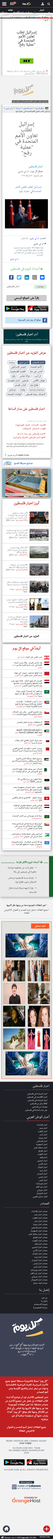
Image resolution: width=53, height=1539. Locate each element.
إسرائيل (37, 187)
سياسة (12, 362)
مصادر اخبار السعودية (39, 1231)
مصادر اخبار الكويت (39, 1241)
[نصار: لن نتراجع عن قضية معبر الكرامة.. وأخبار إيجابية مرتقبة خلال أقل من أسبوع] (39, 541)
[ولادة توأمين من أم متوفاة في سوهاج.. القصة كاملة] (26, 945)
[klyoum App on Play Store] (15, 1465)
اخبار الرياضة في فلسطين (37, 1100)
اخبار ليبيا (43, 1170)
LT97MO (40, 287)
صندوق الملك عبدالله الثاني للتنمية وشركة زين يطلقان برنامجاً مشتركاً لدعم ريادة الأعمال (27, 761)
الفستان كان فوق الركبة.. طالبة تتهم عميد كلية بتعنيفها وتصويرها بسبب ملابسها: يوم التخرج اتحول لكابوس (26, 683)
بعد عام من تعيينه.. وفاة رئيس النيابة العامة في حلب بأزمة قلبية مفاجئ (28, 664)
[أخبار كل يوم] (26, 4)
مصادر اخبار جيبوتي (39, 1276)
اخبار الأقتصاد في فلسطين (37, 1097)
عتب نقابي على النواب (33, 657)
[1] (12, 3)
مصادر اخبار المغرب (39, 1218)
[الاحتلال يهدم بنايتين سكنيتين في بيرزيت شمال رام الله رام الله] (39, 558)
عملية (26, 191)
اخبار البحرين (42, 1161)
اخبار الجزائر (42, 1167)
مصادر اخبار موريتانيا (39, 1270)
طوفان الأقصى (39, 381)
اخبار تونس (42, 1177)
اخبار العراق (42, 1151)
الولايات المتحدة (14, 394)
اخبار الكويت (42, 1154)
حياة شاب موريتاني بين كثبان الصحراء (27, 816)
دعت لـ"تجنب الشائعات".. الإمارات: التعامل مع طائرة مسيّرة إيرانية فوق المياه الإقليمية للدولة (28, 704)
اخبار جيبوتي (42, 1190)
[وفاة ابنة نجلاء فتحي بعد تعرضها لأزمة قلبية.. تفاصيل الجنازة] (39, 1016)
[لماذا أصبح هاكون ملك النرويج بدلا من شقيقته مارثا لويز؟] (39, 970)
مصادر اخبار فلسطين (39, 1227)
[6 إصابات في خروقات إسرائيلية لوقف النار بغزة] (39, 576)
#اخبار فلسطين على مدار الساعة (31, 434)
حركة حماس (25, 376)
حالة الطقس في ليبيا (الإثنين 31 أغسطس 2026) (30, 781)
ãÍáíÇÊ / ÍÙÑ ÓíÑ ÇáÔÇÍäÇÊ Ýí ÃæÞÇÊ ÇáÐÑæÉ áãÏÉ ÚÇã (29, 731)
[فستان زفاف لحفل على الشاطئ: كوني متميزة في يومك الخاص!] (14, 1039)
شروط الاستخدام (40, 1304)
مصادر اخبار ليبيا (40, 1257)
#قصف (43, 425)
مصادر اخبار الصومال (39, 1280)
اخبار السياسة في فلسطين (37, 1094)
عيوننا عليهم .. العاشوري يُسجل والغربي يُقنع (27, 799)
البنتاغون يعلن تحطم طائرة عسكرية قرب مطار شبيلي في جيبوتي (26, 835)
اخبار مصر (43, 1128)
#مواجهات (19, 425)
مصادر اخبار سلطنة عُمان (37, 1234)
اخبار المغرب (42, 1131)
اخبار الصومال (41, 1193)
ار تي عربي (9, 108)
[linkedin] (26, 279)
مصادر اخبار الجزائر (39, 1254)
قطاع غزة (34, 385)
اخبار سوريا (42, 1138)
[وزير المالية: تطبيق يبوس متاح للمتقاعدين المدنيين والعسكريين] (39, 610)
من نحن (44, 1298)
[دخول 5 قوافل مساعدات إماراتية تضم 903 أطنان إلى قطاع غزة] (39, 628)
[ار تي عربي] (26, 61)
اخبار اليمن (43, 1180)
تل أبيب (37, 376)
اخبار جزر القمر (41, 1187)
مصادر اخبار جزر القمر (39, 1273)
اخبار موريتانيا (41, 1183)
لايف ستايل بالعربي (40, 1196)
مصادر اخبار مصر (40, 1214)
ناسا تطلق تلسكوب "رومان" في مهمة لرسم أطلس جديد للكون (28, 674)
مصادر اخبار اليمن (40, 1267)
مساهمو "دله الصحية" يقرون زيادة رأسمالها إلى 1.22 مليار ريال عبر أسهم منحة (28, 694)
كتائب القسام (20, 385)
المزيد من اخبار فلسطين (26, 636)
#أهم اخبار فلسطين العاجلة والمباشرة (29, 437)
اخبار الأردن (42, 1164)
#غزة (27, 425)
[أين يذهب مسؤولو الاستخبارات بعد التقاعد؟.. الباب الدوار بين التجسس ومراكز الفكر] (39, 524)
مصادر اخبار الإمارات (39, 1211)
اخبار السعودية (41, 1144)
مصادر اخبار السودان (39, 1260)
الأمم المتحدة (36, 367)
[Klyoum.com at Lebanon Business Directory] (26, 1490)
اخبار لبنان (43, 1134)
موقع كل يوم (39, 108)
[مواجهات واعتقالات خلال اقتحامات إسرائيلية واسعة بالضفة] (39, 593)
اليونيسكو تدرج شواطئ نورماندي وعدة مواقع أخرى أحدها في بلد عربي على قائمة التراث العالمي (27, 826)
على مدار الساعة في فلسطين (36, 1110)
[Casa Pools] (26, 483)
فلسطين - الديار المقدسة (18, 381)
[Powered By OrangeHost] (27, 1504)
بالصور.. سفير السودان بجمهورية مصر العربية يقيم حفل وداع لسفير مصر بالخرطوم (27, 790)
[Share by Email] (42, 279)
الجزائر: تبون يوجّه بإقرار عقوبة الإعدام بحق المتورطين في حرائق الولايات (27, 770)
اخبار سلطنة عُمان (40, 1148)
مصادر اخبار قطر (40, 1244)
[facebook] (11, 279)
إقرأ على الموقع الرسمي (26, 298)
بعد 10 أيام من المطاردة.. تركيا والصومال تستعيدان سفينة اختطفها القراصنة (26, 843)
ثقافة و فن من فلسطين (38, 1103)
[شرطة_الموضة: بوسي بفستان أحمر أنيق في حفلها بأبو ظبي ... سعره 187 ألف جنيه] (39, 1039)
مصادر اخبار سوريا (40, 1224)
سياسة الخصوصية (40, 1307)
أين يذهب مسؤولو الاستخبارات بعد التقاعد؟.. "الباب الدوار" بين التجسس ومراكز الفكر (26, 340)
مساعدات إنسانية (36, 390)
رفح (21, 191)
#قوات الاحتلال (39, 429)
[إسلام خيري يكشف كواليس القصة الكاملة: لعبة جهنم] (14, 1016)
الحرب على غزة (36, 371)
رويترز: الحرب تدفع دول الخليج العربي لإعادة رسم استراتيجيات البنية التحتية (27, 750)
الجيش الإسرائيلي (18, 367)
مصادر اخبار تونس (40, 1263)
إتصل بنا (44, 1301)
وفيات (22, 390)
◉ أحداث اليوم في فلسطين (26, 269)
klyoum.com (45, 1537)
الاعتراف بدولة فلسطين (36, 394)
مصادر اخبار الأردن (40, 1250)
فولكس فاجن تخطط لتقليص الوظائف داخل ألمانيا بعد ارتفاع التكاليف (27, 807)
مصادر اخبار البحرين (39, 1247)
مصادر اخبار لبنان (40, 1221)
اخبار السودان (42, 1174)
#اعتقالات (26, 429)
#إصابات (34, 425)
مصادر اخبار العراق (40, 1237)
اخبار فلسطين (28, 108)
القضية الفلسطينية (18, 371)
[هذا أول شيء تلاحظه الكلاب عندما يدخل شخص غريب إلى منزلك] (39, 993)
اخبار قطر (43, 1157)
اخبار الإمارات (42, 1125)
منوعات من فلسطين (39, 1107)
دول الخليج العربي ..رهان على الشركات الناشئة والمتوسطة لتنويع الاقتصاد (27, 713)
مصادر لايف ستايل (40, 1283)
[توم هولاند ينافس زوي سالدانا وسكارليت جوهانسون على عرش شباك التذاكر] (14, 993)
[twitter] (18, 279)
